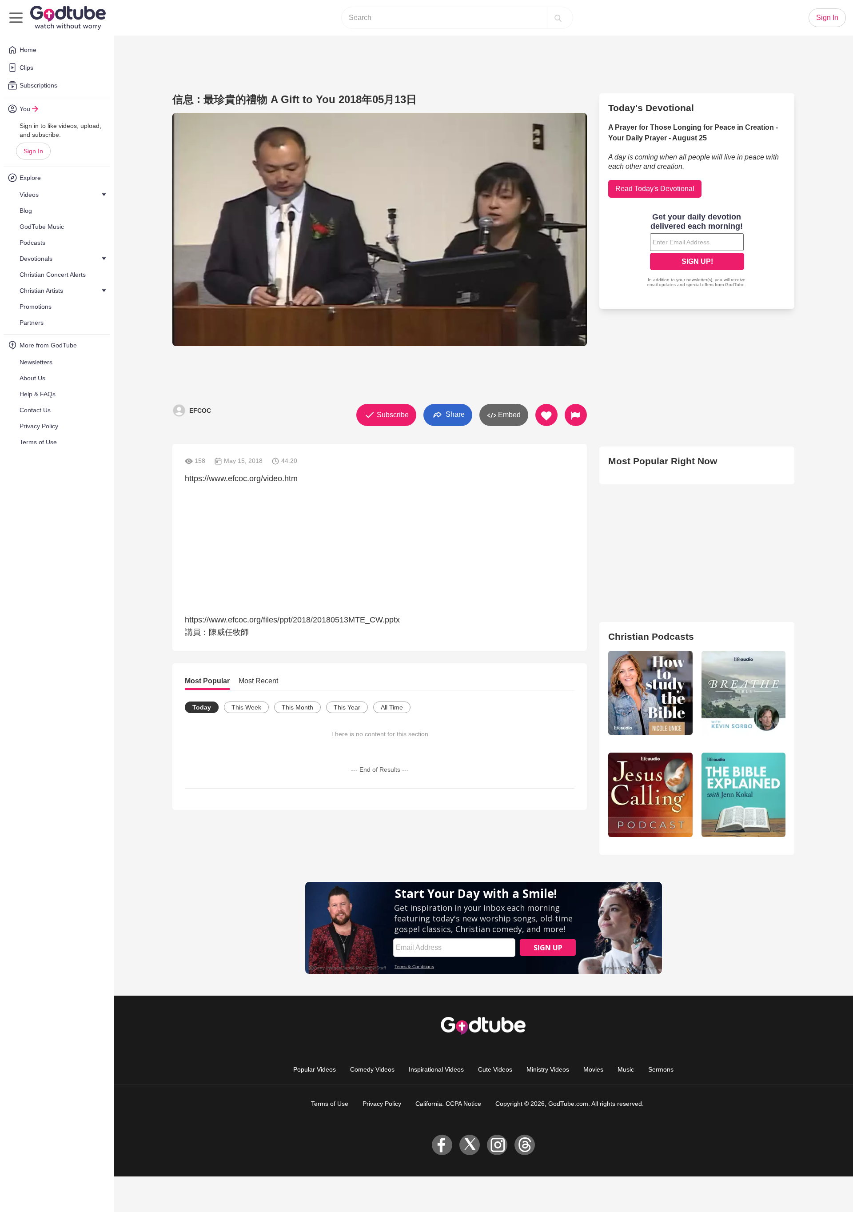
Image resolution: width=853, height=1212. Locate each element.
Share (454, 414)
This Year (347, 707)
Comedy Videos (372, 1069)
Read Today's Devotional (654, 188)
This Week (246, 707)
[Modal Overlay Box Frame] (697, 251)
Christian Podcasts (651, 636)
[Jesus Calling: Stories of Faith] (650, 795)
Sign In (33, 151)
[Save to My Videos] (546, 415)
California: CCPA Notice (448, 1103)
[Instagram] (497, 1145)
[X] (469, 1145)
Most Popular (207, 681)
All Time (392, 707)
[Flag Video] (576, 415)
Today (201, 707)
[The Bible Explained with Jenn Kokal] (743, 795)
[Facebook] (442, 1145)
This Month (297, 707)
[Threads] (524, 1145)
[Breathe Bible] (743, 693)
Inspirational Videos (436, 1069)
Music (626, 1069)
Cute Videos (495, 1069)
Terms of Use (329, 1103)
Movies (593, 1069)
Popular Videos (314, 1069)
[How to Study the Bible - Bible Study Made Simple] (650, 693)
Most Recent (258, 681)
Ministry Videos (547, 1069)
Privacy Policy (382, 1103)
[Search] (558, 17)
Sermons (661, 1069)
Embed (508, 415)
